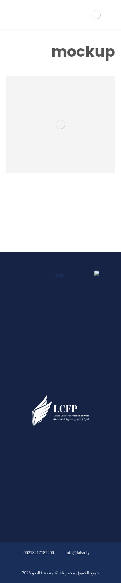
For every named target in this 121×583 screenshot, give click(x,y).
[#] (78, 518)
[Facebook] (72, 384)
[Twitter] (60, 384)
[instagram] (49, 384)
